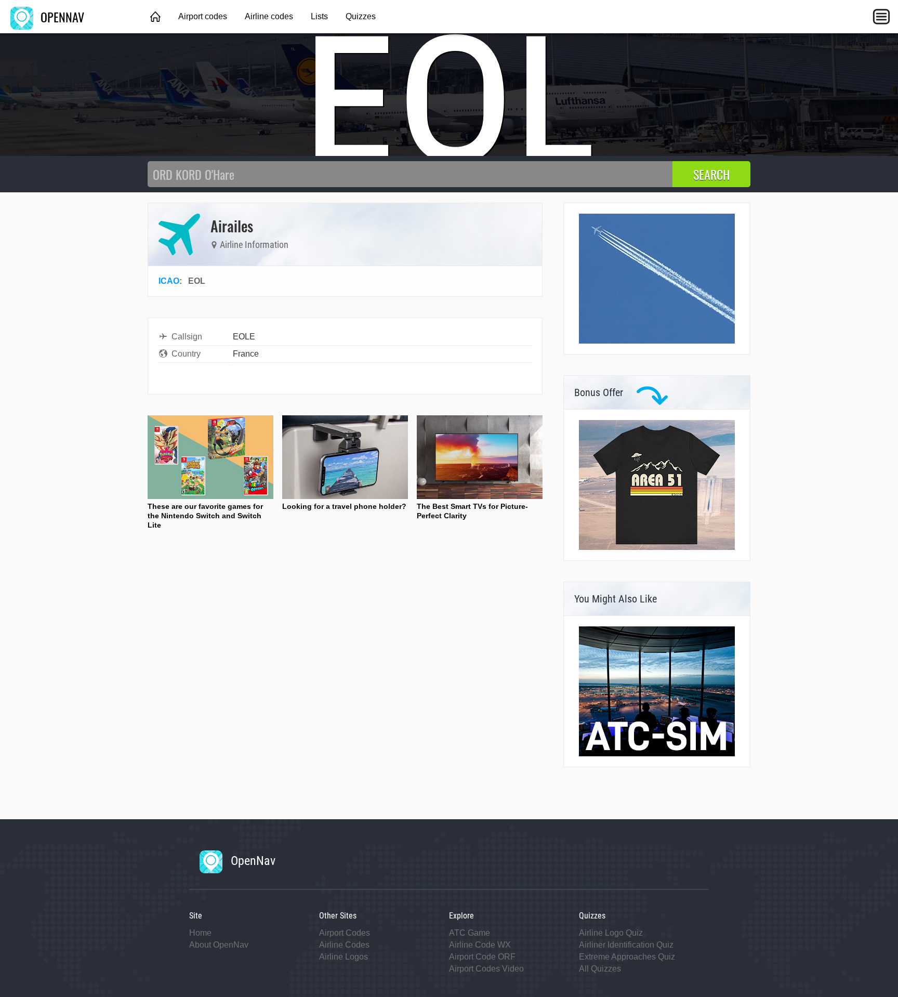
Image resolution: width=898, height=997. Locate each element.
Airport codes (202, 16)
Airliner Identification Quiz (626, 944)
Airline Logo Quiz (611, 932)
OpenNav (251, 861)
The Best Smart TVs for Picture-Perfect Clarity (472, 511)
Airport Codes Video (486, 968)
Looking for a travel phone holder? (344, 506)
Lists (319, 16)
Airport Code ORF (482, 956)
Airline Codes (344, 944)
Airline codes (269, 16)
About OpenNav (218, 944)
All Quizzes (600, 968)
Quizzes (361, 16)
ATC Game (469, 932)
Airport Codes (344, 932)
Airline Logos (343, 956)
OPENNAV (60, 16)
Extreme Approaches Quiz (627, 956)
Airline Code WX (480, 944)
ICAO (169, 281)
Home (200, 932)
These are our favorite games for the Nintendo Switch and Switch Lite (205, 515)
